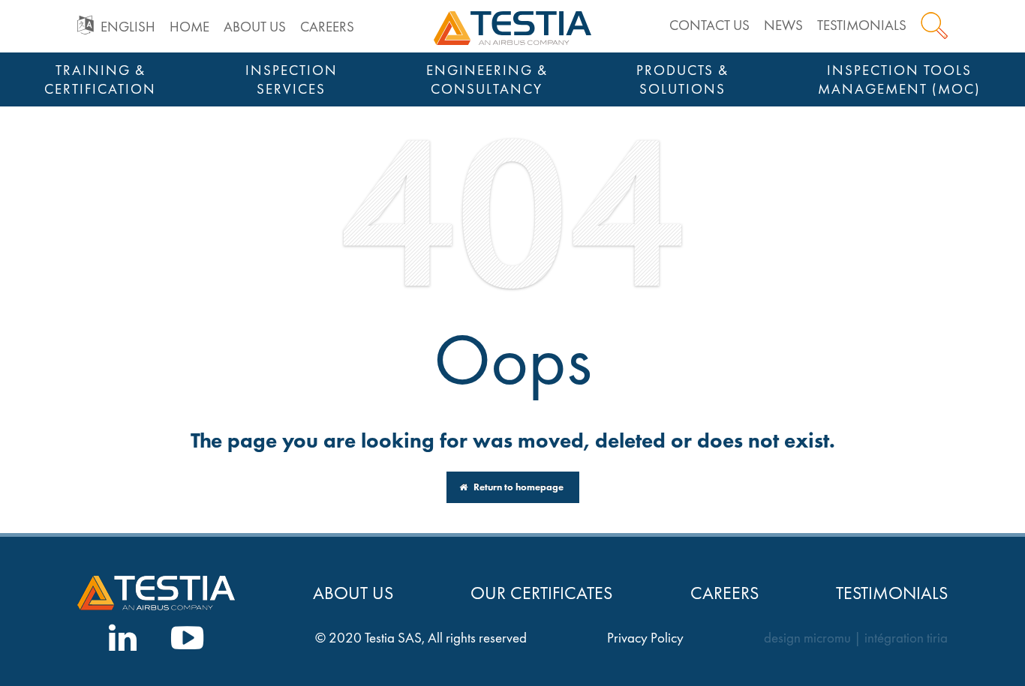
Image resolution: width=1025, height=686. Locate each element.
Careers (327, 26)
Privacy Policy (645, 638)
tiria (937, 638)
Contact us (709, 25)
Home (189, 26)
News (783, 25)
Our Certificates (541, 592)
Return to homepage (517, 487)
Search (934, 25)
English (128, 26)
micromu (827, 638)
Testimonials (861, 25)
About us (255, 26)
